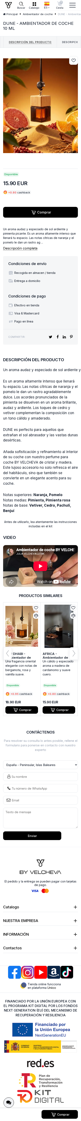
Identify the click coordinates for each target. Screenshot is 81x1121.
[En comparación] (36, 616)
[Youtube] (40, 972)
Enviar (32, 836)
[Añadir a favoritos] (73, 60)
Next (73, 106)
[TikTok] (66, 972)
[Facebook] (14, 972)
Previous (7, 106)
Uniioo (51, 987)
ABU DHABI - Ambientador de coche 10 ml (18, 657)
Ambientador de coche (38, 14)
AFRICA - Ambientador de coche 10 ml (55, 657)
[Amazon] (53, 972)
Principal (12, 14)
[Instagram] (27, 972)
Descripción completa (20, 248)
